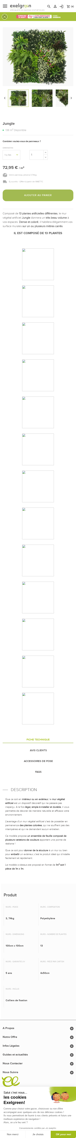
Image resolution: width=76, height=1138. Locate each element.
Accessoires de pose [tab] (38, 761)
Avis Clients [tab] (38, 750)
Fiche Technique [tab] (38, 739)
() (70, 6)
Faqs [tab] (38, 772)
